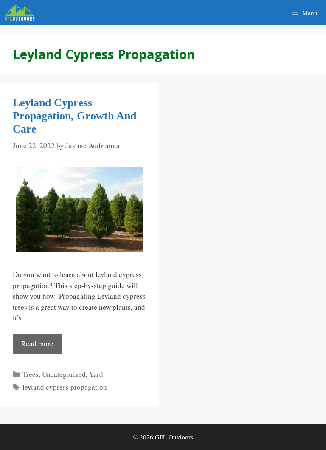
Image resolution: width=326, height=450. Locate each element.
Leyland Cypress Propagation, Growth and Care (74, 115)
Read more (37, 343)
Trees (30, 374)
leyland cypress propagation (64, 387)
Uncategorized (64, 374)
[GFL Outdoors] (21, 12)
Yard (96, 374)
